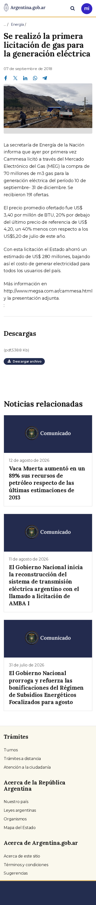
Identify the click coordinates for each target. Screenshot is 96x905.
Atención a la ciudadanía (27, 767)
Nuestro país (16, 801)
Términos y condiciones (26, 864)
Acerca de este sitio (22, 856)
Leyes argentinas (20, 810)
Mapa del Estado (20, 827)
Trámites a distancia (22, 758)
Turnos (11, 750)
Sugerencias (16, 873)
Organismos (15, 819)
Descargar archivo (26, 361)
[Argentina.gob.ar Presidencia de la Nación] (25, 8)
